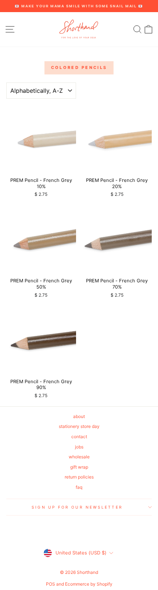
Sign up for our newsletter (77, 507)
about (79, 416)
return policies (79, 477)
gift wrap (79, 467)
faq (79, 487)
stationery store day (79, 426)
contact (79, 436)
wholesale (79, 456)
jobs (79, 447)
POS (50, 584)
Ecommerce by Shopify (88, 584)
